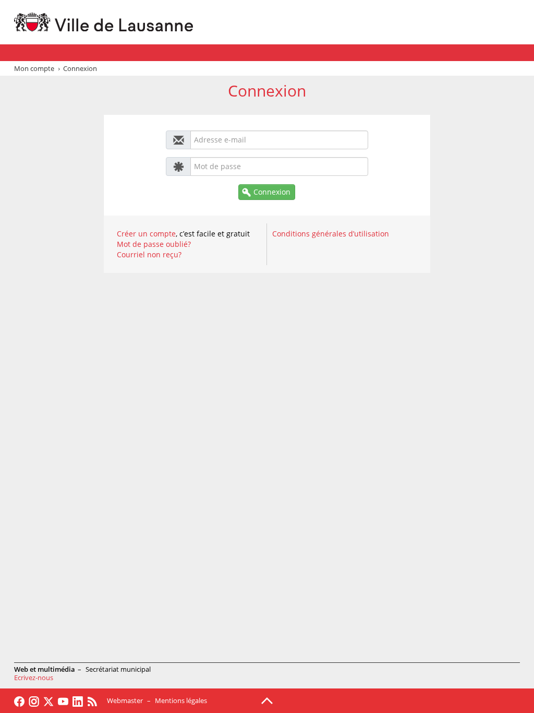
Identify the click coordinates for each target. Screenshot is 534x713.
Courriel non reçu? (149, 254)
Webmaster (125, 700)
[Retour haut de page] (267, 700)
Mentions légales (181, 700)
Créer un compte (146, 234)
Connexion (271, 192)
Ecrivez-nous (33, 677)
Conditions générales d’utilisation (330, 234)
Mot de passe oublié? (154, 244)
